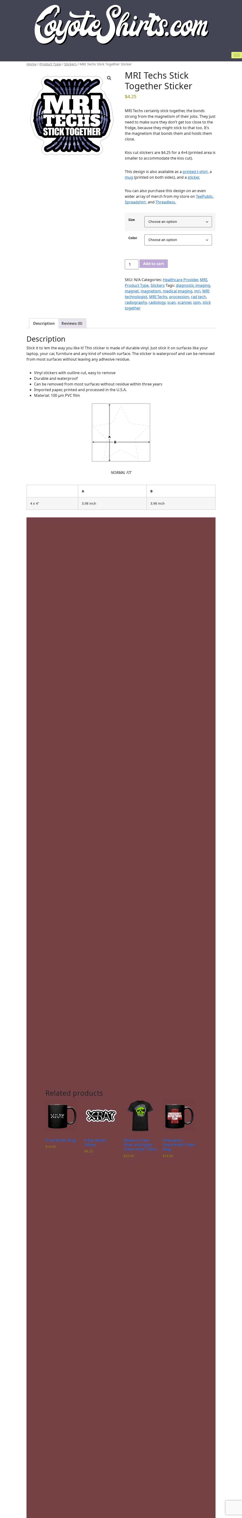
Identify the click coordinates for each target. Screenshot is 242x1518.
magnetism (151, 291)
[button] (109, 78)
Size (131, 219)
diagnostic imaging (193, 285)
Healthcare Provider (180, 279)
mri (197, 291)
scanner (184, 302)
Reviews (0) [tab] (71, 323)
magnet (132, 291)
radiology (157, 302)
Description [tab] (44, 323)
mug (129, 177)
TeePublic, (205, 196)
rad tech (198, 296)
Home (31, 64)
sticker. (194, 177)
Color (132, 238)
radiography (136, 302)
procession (179, 296)
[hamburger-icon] (236, 55)
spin (197, 302)
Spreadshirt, (136, 202)
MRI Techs (158, 296)
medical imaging (177, 291)
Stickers (70, 64)
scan (171, 302)
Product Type (50, 64)
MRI (203, 279)
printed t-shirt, (196, 171)
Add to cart (153, 263)
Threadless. (166, 202)
